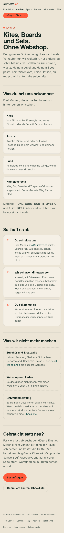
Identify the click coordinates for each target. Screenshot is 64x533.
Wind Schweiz (48, 515)
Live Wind (8, 9)
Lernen (38, 9)
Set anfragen (15, 477)
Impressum (19, 527)
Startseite (32, 515)
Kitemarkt (49, 9)
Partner (7, 527)
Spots (29, 9)
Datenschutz (34, 527)
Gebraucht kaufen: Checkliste (25, 488)
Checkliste (30, 414)
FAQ (58, 9)
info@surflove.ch (15, 15)
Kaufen (19, 9)
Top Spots (8, 521)
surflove (10, 4)
